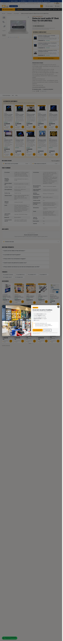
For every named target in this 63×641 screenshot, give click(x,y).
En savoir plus (47, 330)
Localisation (38, 330)
